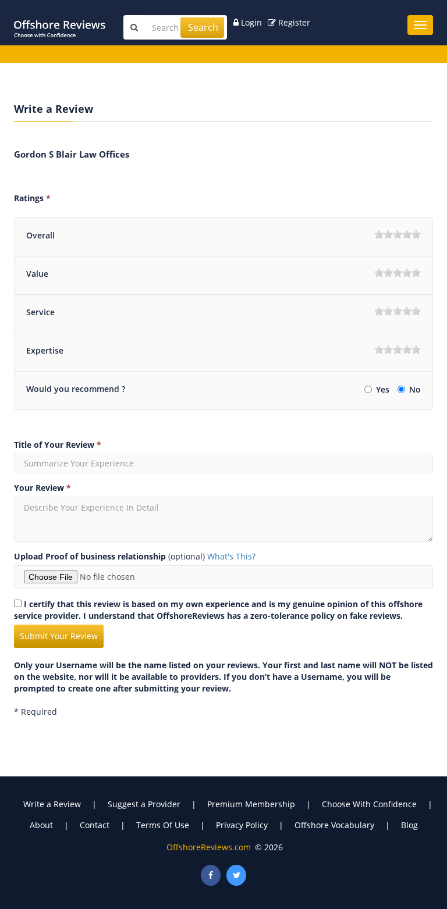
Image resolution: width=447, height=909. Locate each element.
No (415, 389)
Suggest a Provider (144, 804)
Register (293, 22)
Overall (40, 235)
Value (37, 273)
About (41, 824)
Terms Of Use (162, 824)
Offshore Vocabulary (334, 824)
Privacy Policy (242, 824)
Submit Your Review (59, 635)
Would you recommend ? (75, 388)
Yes (384, 389)
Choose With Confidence (369, 804)
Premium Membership (251, 804)
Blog (409, 824)
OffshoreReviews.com (208, 847)
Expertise (44, 350)
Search (203, 27)
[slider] (397, 234)
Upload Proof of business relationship (90, 556)
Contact (94, 824)
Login (250, 22)
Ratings (32, 198)
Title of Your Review (57, 444)
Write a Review (52, 804)
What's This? (231, 556)
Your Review (42, 487)
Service (40, 312)
